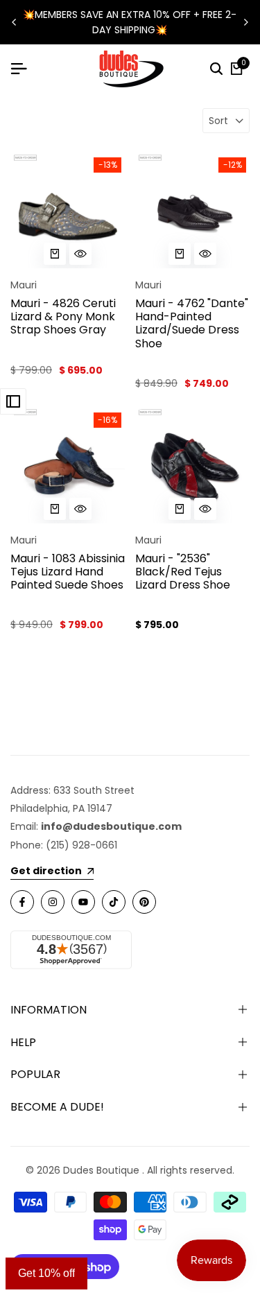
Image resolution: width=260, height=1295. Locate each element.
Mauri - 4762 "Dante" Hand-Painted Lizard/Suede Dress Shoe (191, 323)
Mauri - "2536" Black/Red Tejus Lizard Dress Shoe (182, 572)
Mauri (23, 285)
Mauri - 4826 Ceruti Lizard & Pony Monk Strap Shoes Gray (63, 317)
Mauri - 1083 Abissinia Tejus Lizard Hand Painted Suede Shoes (67, 572)
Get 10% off (46, 1273)
